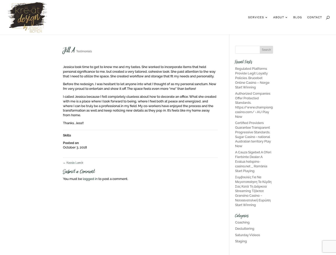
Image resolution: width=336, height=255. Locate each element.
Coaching (242, 222)
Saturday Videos (247, 235)
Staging (241, 241)
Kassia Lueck (73, 162)
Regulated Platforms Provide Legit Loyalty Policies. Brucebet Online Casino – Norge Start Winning (252, 78)
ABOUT (278, 17)
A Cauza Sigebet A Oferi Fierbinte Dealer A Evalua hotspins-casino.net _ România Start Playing (253, 161)
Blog (297, 17)
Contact (314, 17)
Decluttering (244, 229)
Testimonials (84, 51)
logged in (90, 179)
